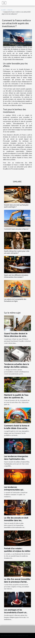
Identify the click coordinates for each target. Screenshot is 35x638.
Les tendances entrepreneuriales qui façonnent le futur (13, 489)
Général (9, 10)
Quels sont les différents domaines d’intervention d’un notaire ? (16, 276)
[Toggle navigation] (4, 2)
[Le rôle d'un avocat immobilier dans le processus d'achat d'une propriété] (17, 569)
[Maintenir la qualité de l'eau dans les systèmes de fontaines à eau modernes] (17, 384)
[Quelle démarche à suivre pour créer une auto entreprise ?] (17, 240)
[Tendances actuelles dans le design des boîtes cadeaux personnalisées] (17, 354)
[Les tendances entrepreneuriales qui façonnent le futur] (17, 476)
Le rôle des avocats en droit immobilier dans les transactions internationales (16, 520)
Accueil (3, 10)
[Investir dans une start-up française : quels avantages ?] (17, 194)
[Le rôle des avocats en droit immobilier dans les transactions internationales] (17, 507)
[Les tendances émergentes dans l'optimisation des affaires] (17, 446)
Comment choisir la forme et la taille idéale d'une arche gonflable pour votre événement (16, 429)
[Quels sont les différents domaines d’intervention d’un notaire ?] (17, 264)
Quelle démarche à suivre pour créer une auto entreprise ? (16, 251)
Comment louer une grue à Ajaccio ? (16, 228)
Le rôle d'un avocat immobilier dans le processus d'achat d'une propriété (17, 581)
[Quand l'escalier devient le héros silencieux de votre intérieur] (17, 323)
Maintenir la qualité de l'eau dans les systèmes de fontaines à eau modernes (16, 397)
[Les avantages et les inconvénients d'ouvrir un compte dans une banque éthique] (17, 599)
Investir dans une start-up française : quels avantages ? (16, 205)
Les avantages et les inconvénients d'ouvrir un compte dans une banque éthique (15, 613)
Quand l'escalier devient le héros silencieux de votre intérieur (15, 335)
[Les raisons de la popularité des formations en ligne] (17, 288)
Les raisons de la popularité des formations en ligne (15, 300)
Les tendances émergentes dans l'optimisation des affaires (16, 458)
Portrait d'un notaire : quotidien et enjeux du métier (17, 549)
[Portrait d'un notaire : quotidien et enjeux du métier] (17, 538)
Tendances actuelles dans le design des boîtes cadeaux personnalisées (16, 366)
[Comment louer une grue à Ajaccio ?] (17, 218)
